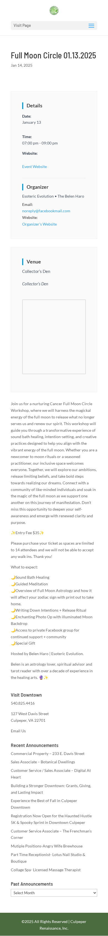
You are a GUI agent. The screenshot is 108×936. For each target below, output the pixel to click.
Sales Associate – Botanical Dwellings (43, 761)
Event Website (34, 166)
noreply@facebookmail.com (46, 210)
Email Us (18, 730)
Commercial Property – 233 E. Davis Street (47, 753)
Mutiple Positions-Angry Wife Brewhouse (47, 846)
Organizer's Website (39, 224)
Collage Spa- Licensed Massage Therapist (46, 869)
